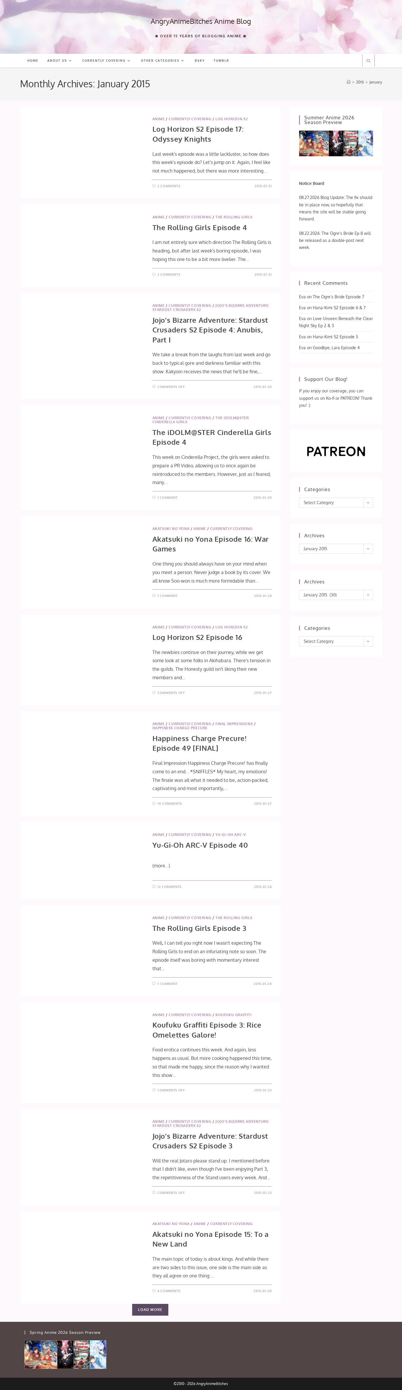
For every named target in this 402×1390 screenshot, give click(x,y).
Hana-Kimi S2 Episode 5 (335, 336)
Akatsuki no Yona (171, 528)
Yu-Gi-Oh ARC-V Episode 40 (200, 844)
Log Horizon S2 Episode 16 (197, 637)
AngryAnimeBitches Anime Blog (201, 21)
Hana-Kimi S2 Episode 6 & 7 (339, 307)
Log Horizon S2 (231, 119)
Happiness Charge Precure (180, 728)
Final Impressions (234, 724)
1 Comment (167, 498)
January (375, 82)
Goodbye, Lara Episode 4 (336, 347)
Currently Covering (190, 119)
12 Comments (169, 887)
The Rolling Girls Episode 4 (199, 227)
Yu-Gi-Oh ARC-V (230, 834)
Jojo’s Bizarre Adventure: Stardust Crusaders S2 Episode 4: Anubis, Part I (210, 329)
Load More (150, 1309)
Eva (302, 296)
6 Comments (168, 1291)
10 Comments (169, 804)
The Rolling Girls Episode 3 (199, 928)
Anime (158, 119)
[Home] (348, 82)
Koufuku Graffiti (233, 1015)
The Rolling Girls (233, 217)
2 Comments (168, 186)
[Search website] (368, 61)
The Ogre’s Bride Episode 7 (338, 296)
